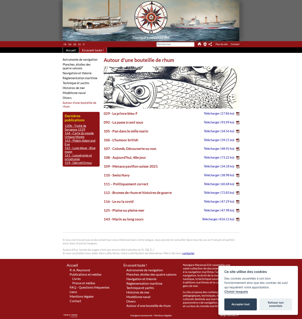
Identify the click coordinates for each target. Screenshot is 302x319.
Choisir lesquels (236, 291)
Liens (73, 292)
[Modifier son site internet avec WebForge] (70, 316)
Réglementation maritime (80, 78)
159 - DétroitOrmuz (78, 163)
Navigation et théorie (77, 73)
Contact (235, 44)
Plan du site (222, 44)
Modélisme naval (74, 93)
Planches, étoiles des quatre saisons (77, 66)
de (74, 44)
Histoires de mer (74, 88)
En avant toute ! (93, 50)
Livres (76, 279)
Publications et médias (85, 274)
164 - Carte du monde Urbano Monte (79, 135)
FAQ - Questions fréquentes (90, 287)
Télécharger (219, 113)
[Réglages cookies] (205, 44)
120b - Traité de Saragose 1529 (75, 127)
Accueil (71, 50)
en (69, 44)
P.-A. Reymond (80, 270)
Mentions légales (82, 296)
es (79, 44)
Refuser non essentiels (276, 304)
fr (65, 44)
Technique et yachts (76, 83)
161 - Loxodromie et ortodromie (78, 157)
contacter (188, 253)
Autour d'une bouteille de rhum (79, 104)
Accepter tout (241, 304)
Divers (67, 98)
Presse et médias (83, 283)
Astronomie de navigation (80, 59)
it (84, 44)
